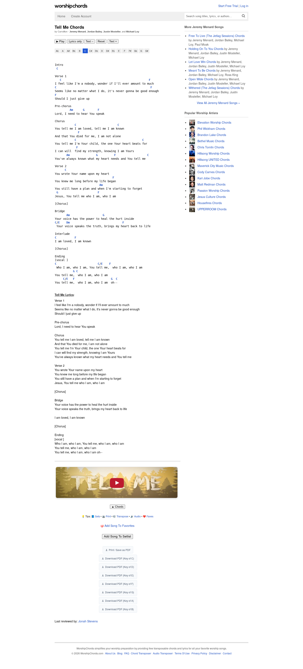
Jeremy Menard (77, 31)
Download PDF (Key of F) (119, 583)
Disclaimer (215, 653)
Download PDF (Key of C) (119, 558)
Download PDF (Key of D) (119, 567)
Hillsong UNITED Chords (213, 159)
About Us (110, 653)
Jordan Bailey (94, 31)
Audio (137, 516)
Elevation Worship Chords (214, 122)
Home (61, 16)
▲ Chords (117, 506)
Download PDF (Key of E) (119, 575)
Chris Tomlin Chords (210, 147)
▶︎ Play (60, 41)
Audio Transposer (163, 653)
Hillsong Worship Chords (213, 153)
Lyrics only (75, 41)
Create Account (81, 16)
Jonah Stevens (88, 621)
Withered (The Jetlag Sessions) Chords (214, 88)
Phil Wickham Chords (211, 128)
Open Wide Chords (201, 79)
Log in (244, 6)
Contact (227, 653)
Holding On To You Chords (206, 49)
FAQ (126, 653)
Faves (150, 516)
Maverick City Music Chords (215, 166)
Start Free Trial (228, 6)
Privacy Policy (199, 653)
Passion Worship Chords (213, 190)
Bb (74, 50)
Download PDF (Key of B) (119, 609)
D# (107, 50)
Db (96, 50)
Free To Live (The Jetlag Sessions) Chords (217, 36)
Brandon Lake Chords (211, 135)
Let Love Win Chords (202, 62)
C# (90, 50)
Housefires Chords (209, 203)
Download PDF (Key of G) (119, 592)
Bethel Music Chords (210, 141)
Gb (135, 50)
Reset (101, 41)
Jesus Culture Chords (211, 197)
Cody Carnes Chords (211, 172)
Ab (57, 50)
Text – (89, 41)
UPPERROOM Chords (212, 209)
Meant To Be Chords (202, 70)
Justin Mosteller (112, 31)
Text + (113, 41)
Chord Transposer (141, 653)
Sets (97, 516)
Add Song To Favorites (119, 526)
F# (130, 50)
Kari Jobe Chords (208, 178)
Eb (113, 50)
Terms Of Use (182, 653)
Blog (119, 653)
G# (146, 50)
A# (68, 50)
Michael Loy (132, 31)
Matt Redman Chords (211, 184)
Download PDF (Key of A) (119, 600)
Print (108, 516)
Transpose (122, 516)
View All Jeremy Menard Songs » (218, 103)
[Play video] (117, 482)
